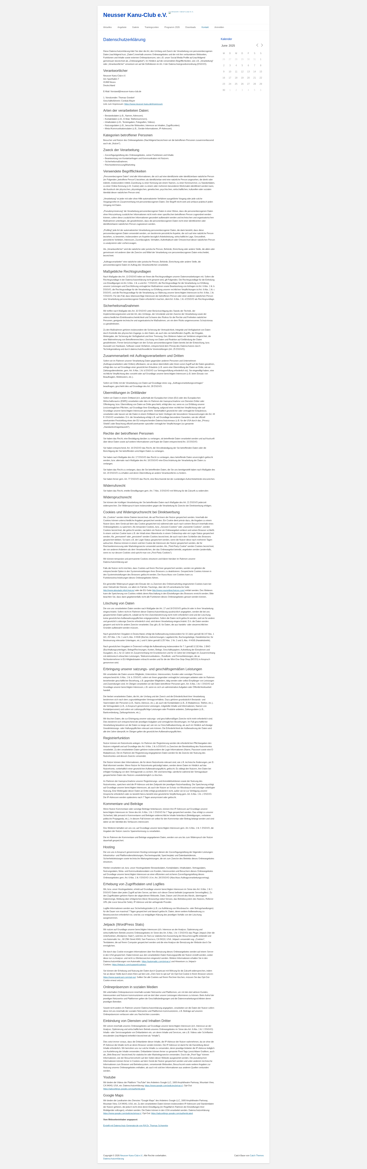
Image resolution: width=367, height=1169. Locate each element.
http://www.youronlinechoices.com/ (168, 590)
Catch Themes (257, 1155)
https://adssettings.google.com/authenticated (124, 1089)
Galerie (135, 27)
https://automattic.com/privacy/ (156, 961)
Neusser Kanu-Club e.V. (135, 15)
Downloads (190, 27)
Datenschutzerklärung (113, 1158)
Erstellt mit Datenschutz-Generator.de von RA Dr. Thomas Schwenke (135, 1125)
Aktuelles (107, 27)
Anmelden (219, 27)
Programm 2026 (172, 27)
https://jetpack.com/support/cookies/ (129, 964)
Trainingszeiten (152, 27)
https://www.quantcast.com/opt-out (119, 977)
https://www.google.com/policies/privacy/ (164, 1085)
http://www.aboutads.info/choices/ (118, 590)
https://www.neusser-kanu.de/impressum (143, 104)
